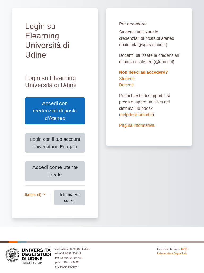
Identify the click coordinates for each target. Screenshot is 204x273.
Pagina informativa (136, 125)
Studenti (127, 78)
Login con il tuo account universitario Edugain (55, 142)
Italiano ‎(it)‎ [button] (33, 195)
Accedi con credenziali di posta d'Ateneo (55, 111)
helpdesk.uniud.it (136, 114)
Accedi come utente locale (55, 170)
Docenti (126, 85)
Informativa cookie (69, 198)
